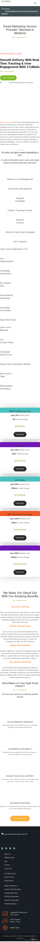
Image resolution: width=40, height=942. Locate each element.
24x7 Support (20, 241)
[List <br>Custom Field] (0, 336)
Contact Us (8, 868)
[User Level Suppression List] (0, 245)
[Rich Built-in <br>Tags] (0, 370)
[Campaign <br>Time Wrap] (0, 304)
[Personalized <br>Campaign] (0, 291)
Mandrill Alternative (10, 904)
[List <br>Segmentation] (0, 255)
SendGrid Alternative (11, 893)
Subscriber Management (20, 188)
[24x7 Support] (20, 238)
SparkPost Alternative (11, 900)
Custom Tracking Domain (20, 210)
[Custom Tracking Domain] (20, 207)
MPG (36, 940)
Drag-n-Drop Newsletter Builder (15, 364)
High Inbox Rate (8, 320)
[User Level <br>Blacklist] (0, 323)
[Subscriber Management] (20, 185)
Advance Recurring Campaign (20, 232)
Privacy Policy (9, 877)
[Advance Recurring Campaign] (20, 228)
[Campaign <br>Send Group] (0, 348)
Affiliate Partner (9, 857)
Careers (7, 865)
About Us (7, 854)
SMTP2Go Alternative (11, 896)
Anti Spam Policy (10, 873)
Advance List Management (20, 179)
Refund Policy (9, 881)
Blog (5, 861)
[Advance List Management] (20, 175)
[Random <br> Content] (20, 216)
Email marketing (6, 122)
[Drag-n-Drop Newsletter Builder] (0, 360)
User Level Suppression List (14, 249)
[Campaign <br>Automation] (0, 267)
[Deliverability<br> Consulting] (0, 382)
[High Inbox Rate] (0, 316)
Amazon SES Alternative (12, 889)
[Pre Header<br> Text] (0, 279)
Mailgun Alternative (10, 886)
